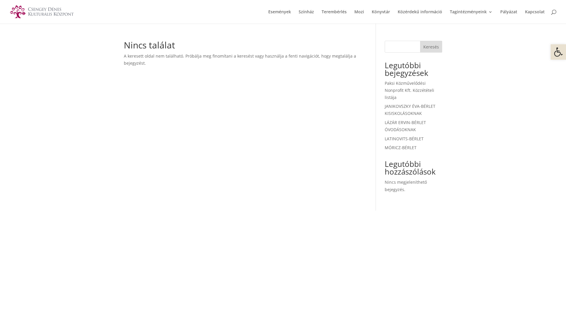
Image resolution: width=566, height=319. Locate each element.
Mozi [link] (359, 12)
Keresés (431, 47)
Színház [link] (306, 12)
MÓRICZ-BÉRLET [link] (401, 147)
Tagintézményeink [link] (468, 12)
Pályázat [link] (508, 12)
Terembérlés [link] (334, 12)
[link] (558, 52)
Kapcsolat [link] (535, 12)
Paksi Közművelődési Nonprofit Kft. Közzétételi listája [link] (409, 90)
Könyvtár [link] (381, 12)
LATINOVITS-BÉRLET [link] (404, 138)
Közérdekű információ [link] (420, 12)
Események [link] (279, 12)
